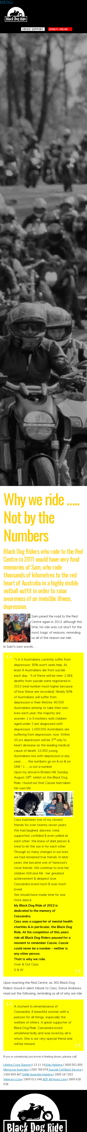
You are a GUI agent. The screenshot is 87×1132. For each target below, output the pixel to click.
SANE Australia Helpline (37, 1074)
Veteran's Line (12, 1079)
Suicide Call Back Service (65, 1069)
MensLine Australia (15, 1069)
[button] (6, 2)
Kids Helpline (54, 1064)
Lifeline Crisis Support (17, 1064)
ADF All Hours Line (54, 1079)
